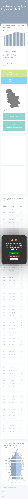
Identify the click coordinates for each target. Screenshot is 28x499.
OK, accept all (14, 253)
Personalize (14, 259)
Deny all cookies (14, 256)
